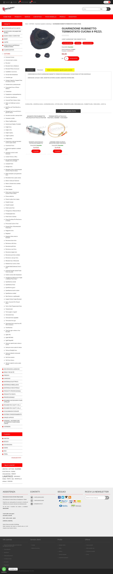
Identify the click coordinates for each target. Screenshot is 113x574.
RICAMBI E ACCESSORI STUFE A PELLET (13, 401)
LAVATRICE (7, 476)
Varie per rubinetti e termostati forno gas (13, 354)
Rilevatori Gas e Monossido (12, 260)
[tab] (30, 70)
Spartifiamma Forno (10, 284)
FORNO (13, 471)
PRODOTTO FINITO (9, 394)
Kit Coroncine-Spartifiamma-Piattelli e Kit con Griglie (12, 160)
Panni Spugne (9, 189)
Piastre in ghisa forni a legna (12, 199)
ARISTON (5, 469)
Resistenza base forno (11, 240)
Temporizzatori (9, 309)
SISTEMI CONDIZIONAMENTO (13, 414)
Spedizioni (6, 552)
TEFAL (6, 454)
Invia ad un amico (88, 43)
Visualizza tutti (16, 457)
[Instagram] (66, 497)
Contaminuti (8, 91)
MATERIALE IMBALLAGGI (11, 384)
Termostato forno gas (11, 320)
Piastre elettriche (10, 196)
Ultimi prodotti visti (90, 548)
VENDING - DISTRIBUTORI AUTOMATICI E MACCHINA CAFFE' (12, 422)
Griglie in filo (9, 130)
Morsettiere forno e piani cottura (13, 177)
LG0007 (102, 104)
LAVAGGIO (7, 378)
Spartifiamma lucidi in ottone (12, 290)
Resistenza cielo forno (11, 243)
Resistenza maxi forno (11, 249)
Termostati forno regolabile (12, 317)
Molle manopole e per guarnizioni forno (13, 174)
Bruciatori (8, 63)
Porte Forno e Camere (11, 216)
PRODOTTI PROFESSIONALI (12, 391)
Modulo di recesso (35, 548)
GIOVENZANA (8, 444)
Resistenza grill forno (11, 246)
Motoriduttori (9, 186)
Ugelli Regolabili (9, 340)
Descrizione (30, 70)
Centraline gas (9, 77)
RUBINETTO (87, 104)
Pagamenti (6, 565)
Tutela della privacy (8, 555)
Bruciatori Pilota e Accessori (12, 68)
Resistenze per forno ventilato (13, 255)
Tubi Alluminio (9, 327)
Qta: (62, 58)
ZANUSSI (9, 481)
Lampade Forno (9, 163)
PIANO (95, 104)
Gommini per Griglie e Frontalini (13, 124)
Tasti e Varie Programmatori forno (14, 306)
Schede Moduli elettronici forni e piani (13, 267)
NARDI (6, 448)
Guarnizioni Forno (10, 145)
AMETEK (6, 438)
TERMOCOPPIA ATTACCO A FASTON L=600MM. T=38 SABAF (57, 116)
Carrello (34, 2)
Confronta (78, 43)
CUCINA (27, 104)
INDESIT (13, 474)
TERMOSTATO (67, 104)
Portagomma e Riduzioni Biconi (13, 210)
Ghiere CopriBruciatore (11, 121)
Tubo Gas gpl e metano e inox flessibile (13, 331)
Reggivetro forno (9, 230)
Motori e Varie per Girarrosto (12, 180)
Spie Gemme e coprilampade (13, 296)
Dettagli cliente (62, 545)
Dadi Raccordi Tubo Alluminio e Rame (13, 108)
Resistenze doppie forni (11, 252)
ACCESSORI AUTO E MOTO (12, 28)
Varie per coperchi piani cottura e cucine (13, 344)
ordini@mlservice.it (38, 503)
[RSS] (69, 497)
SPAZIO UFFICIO (9, 417)
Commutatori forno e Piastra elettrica (12, 88)
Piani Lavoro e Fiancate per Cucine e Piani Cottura (12, 193)
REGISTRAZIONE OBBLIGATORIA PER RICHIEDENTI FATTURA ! (12, 546)
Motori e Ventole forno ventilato (13, 183)
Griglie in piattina (10, 135)
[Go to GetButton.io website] (4, 572)
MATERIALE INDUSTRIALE (11, 388)
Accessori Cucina (10, 57)
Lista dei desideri (24, 2)
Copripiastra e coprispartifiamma (13, 94)
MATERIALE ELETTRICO (11, 381)
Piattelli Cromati (9, 202)
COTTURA (57, 104)
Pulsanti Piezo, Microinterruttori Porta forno (13, 227)
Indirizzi (60, 551)
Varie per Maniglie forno (11, 350)
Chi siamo (6, 562)
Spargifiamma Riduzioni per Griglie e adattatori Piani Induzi (14, 278)
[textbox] (94, 9)
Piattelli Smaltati (9, 205)
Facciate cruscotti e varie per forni (14, 115)
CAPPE (6, 42)
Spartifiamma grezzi (10, 287)
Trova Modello (7, 549)
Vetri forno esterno (10, 357)
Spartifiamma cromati (11, 281)
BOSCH (6, 441)
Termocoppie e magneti (11, 312)
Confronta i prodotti (90, 551)
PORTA (9, 478)
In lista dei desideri (67, 43)
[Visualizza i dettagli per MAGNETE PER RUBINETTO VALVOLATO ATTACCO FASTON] (36, 130)
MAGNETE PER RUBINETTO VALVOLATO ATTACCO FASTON (36, 116)
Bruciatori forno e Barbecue (12, 66)
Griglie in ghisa (9, 132)
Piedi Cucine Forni (10, 208)
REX (5, 451)
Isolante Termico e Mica (11, 156)
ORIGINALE (17, 476)
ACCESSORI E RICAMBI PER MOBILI (12, 32)
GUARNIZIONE (47, 104)
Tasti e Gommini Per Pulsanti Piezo (13, 302)
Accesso (15, 2)
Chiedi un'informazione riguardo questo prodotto (59, 70)
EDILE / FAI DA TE (9, 372)
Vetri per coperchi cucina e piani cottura (13, 363)
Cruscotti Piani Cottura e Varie (13, 100)
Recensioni (40, 70)
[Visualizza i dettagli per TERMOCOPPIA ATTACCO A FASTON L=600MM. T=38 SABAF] (57, 130)
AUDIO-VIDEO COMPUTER (12, 36)
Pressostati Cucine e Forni (12, 223)
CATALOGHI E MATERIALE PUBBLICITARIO (11, 46)
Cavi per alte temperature (12, 74)
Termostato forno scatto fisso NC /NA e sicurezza (14, 324)
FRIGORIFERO (6, 474)
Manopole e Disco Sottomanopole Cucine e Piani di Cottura (14, 170)
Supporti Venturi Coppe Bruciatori (14, 299)
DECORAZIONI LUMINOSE (12, 369)
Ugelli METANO (9, 337)
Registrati (7, 2)
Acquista (73, 58)
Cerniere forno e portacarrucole (13, 84)
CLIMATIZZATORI (9, 50)
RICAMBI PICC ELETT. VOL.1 (12, 405)
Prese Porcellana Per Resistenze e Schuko (14, 220)
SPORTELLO (18, 478)
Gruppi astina (9, 138)
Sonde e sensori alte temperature (14, 274)
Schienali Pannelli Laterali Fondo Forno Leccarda (13, 271)
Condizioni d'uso (7, 558)
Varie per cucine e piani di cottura (14, 347)
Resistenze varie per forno (12, 257)
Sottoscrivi (107, 497)
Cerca (108, 9)
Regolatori (8, 233)
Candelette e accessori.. (11, 71)
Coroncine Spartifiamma (11, 97)
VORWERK (7, 426)
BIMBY (6, 39)
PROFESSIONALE (9, 397)
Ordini (60, 548)
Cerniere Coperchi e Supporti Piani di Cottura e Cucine (14, 81)
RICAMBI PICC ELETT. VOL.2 (12, 408)
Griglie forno (8, 127)
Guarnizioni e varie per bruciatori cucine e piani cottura (13, 142)
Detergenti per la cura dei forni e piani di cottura (13, 112)
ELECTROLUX (6, 471)
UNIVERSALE (70, 51)
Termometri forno (10, 314)
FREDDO (6, 375)
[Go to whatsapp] (4, 569)
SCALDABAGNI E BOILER (11, 411)
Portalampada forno (10, 213)
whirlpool (4, 481)
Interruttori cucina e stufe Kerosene (12, 153)
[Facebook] (59, 497)
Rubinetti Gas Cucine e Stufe (13, 263)
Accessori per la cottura (11, 60)
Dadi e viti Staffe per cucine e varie (13, 103)
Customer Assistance (63, 557)
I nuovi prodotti (89, 545)
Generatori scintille (10, 118)
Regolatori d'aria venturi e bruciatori (12, 237)
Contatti (33, 545)
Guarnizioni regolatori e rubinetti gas (13, 149)
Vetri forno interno (10, 360)
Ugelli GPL (8, 334)
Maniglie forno (9, 166)
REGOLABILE (77, 104)
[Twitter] (62, 497)
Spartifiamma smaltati (11, 293)
